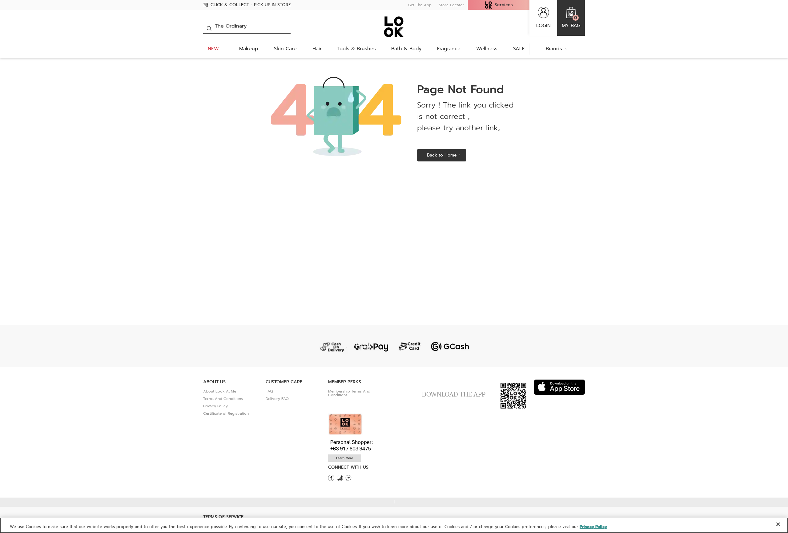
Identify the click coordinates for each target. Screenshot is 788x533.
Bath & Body (406, 48)
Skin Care (285, 48)
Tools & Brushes (356, 48)
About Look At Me (219, 391)
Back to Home (442, 155)
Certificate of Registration (226, 413)
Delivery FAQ (277, 398)
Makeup (248, 48)
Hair (317, 48)
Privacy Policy (215, 406)
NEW (213, 48)
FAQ (269, 391)
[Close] (778, 524)
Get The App (420, 5)
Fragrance (448, 48)
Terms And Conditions (223, 398)
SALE (519, 48)
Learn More (344, 458)
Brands (554, 48)
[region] (394, 525)
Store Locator (451, 5)
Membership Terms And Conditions (349, 393)
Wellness (486, 48)
